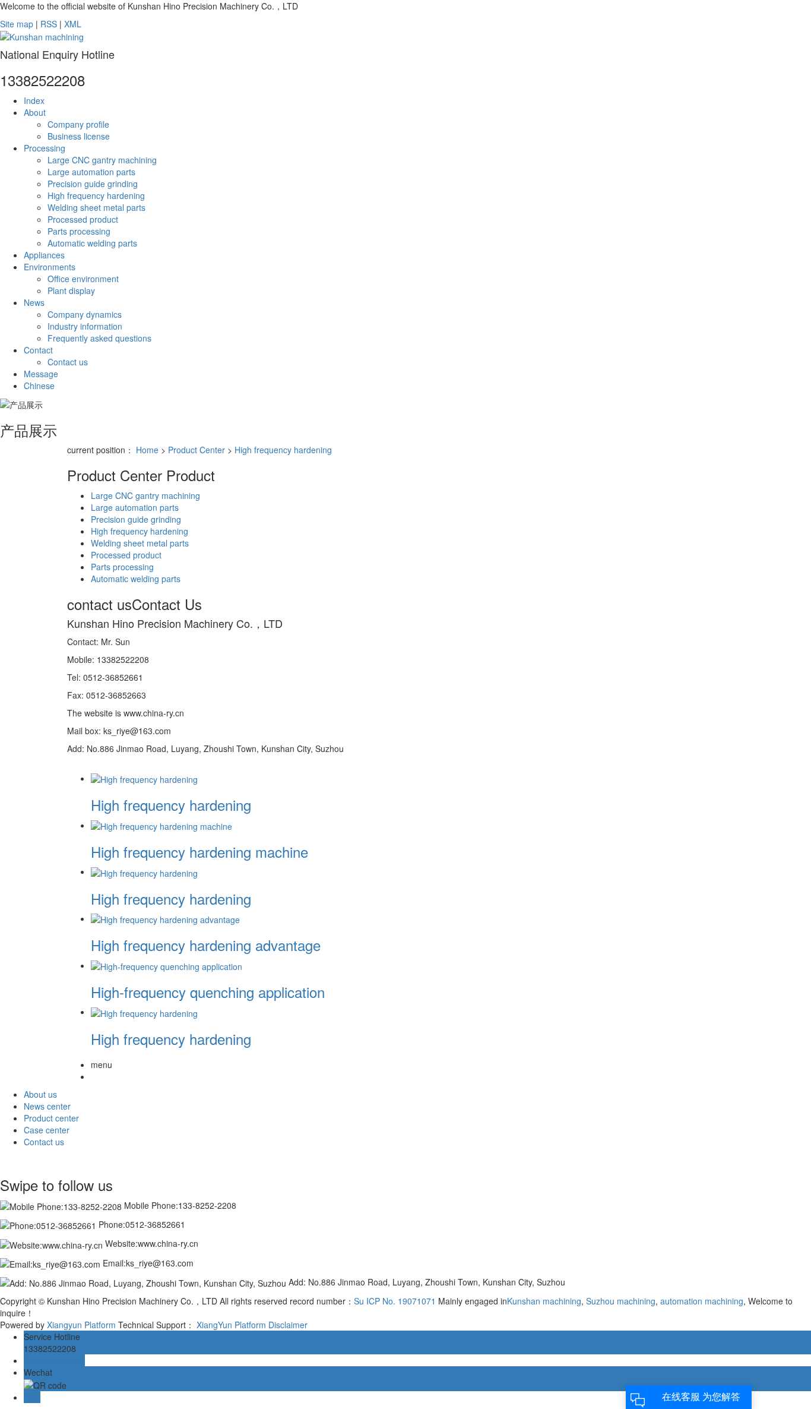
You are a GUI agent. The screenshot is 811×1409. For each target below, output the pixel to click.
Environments (49, 267)
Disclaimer (288, 1325)
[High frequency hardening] (144, 778)
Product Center (196, 450)
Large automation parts (91, 172)
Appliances (44, 255)
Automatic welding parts (92, 243)
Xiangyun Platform (81, 1325)
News (34, 302)
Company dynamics (84, 314)
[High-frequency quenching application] (166, 965)
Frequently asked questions (99, 338)
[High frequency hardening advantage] (165, 918)
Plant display (71, 290)
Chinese (39, 385)
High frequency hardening (96, 195)
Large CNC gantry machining (102, 160)
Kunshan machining (544, 1301)
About (35, 112)
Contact (38, 350)
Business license (78, 136)
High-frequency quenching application (208, 991)
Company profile (78, 124)
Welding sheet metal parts (96, 207)
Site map (16, 24)
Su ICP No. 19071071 (395, 1301)
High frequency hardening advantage (206, 944)
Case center (46, 1130)
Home (147, 450)
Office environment (83, 279)
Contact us (67, 362)
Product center (51, 1118)
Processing (44, 148)
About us (40, 1094)
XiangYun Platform (231, 1325)
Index (34, 100)
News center (47, 1106)
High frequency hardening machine (199, 851)
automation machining (700, 1301)
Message (41, 374)
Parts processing (78, 231)
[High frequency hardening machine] (161, 825)
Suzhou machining (619, 1301)
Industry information (84, 326)
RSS (48, 24)
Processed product (82, 219)
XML (72, 24)
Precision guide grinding (92, 183)
